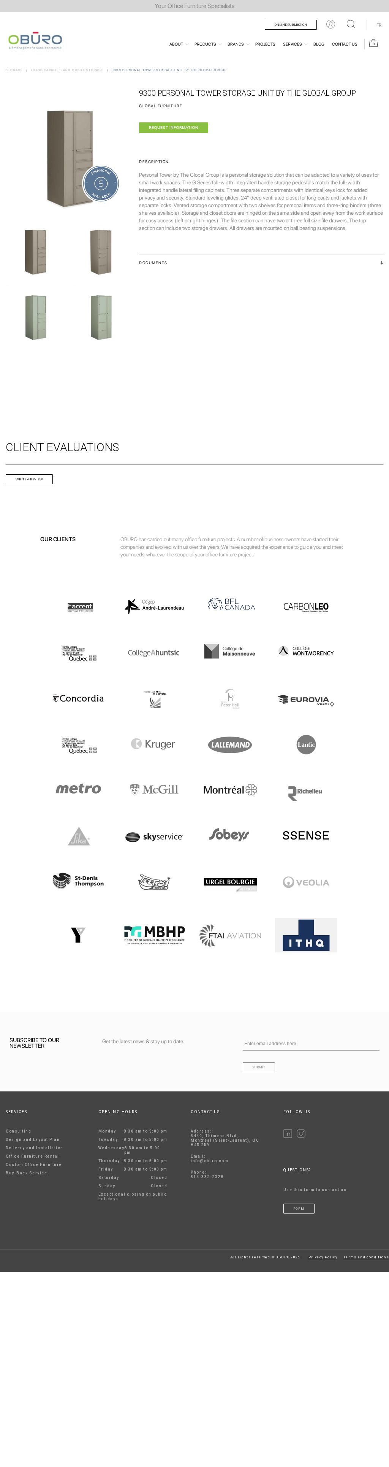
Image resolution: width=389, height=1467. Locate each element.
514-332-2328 (207, 1177)
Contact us (344, 44)
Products (205, 44)
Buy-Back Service (26, 1173)
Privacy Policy (322, 1257)
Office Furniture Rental (32, 1156)
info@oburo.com (209, 1161)
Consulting (18, 1131)
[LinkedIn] (287, 1136)
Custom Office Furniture (34, 1165)
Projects (265, 44)
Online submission (291, 25)
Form (299, 1208)
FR (378, 25)
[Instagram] (301, 1136)
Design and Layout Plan (33, 1139)
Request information (173, 127)
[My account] (330, 24)
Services (292, 44)
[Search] (350, 24)
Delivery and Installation (34, 1148)
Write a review (29, 479)
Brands (236, 44)
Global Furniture (160, 105)
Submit (259, 1067)
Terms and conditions (366, 1257)
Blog (318, 44)
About (176, 44)
